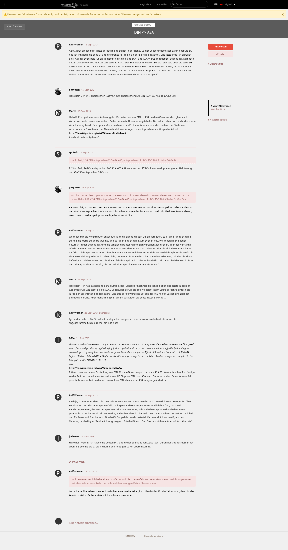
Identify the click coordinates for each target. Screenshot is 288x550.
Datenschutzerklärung (153, 536)
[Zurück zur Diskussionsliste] (4, 4)
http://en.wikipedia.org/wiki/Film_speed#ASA (95, 368)
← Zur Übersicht (14, 26)
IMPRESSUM (130, 536)
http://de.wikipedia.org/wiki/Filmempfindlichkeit (97, 133)
